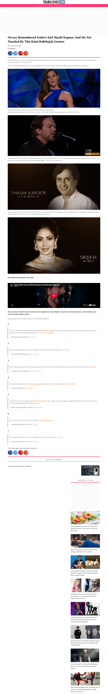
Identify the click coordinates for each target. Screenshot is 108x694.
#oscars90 (66, 350)
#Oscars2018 (35, 403)
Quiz (51, 5)
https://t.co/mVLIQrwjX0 (68, 384)
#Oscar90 (60, 437)
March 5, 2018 (32, 337)
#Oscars (54, 384)
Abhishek (12, 48)
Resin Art (43, 5)
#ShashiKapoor (36, 384)
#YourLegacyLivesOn (46, 420)
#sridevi (54, 437)
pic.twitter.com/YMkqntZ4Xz (45, 333)
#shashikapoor (44, 437)
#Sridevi (26, 384)
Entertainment (61, 5)
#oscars (27, 437)
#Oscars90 (92, 367)
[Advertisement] (54, 22)
